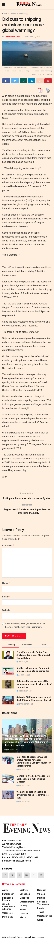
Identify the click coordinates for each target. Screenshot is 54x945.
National (41, 890)
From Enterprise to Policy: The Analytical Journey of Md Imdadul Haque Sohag (33, 655)
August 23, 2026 (12, 749)
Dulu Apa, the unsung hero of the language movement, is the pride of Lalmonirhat (34, 684)
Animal (5, 890)
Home (4, 14)
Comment (8, 545)
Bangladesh (8, 894)
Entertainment (27, 902)
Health (23, 909)
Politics (41, 898)
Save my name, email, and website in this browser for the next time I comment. (25, 625)
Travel (40, 912)
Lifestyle (24, 913)
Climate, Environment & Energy (8, 906)
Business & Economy (7, 899)
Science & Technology (19, 14)
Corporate (7, 913)
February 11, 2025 (32, 37)
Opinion (41, 894)
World (40, 920)
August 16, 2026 (24, 802)
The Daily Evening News (19, 937)
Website (6, 610)
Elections (24, 898)
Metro (23, 917)
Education (25, 894)
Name (6, 583)
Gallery (23, 905)
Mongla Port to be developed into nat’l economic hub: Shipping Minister (33, 779)
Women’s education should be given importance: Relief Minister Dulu (33, 795)
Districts (24, 890)
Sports (40, 908)
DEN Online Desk (12, 37)
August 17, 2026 (24, 786)
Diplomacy (7, 917)
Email (6, 596)
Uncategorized (44, 916)
